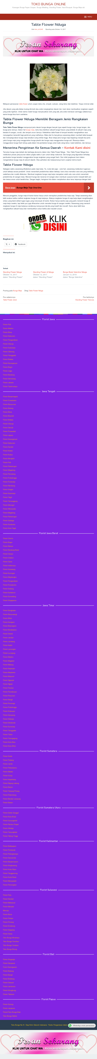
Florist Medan (8, 771)
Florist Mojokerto (9, 672)
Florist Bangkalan (9, 610)
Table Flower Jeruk (10, 298)
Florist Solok (7, 756)
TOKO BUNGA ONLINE (48, 4)
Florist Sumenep (9, 726)
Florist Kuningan (9, 573)
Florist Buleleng (8, 979)
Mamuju (6, 910)
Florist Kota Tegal (9, 528)
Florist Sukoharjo (9, 347)
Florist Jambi (8, 764)
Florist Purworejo (9, 482)
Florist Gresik (8, 633)
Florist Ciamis (8, 538)
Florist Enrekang (9, 926)
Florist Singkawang (10, 865)
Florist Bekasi (8, 546)
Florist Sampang (9, 715)
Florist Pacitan (8, 688)
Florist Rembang (9, 485)
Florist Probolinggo (10, 707)
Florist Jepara (8, 435)
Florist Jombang (9, 641)
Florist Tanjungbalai (10, 832)
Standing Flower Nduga (12, 272)
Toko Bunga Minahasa (11, 937)
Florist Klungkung (9, 990)
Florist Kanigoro (9, 622)
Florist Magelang (9, 470)
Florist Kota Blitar (9, 746)
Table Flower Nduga (36, 290)
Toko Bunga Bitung (10, 949)
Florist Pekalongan (10, 466)
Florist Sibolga (8, 828)
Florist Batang (8, 408)
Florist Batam (8, 787)
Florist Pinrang (8, 922)
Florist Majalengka (9, 577)
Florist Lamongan (9, 649)
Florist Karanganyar (10, 363)
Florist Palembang (9, 795)
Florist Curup (7, 775)
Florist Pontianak (9, 850)
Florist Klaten (8, 450)
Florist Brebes (8, 359)
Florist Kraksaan (9, 711)
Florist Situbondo (9, 722)
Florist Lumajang (9, 653)
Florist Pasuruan (9, 695)
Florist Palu (7, 895)
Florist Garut (7, 561)
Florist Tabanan (8, 994)
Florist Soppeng (9, 930)
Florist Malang (8, 664)
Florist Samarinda (9, 858)
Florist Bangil (8, 699)
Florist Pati (7, 324)
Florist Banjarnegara (10, 396)
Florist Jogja (7, 371)
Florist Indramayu (9, 565)
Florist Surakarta (9, 524)
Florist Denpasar (9, 963)
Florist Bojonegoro (9, 626)
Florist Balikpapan (9, 846)
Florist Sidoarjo (8, 719)
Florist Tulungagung (10, 738)
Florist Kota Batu (9, 742)
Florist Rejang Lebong (11, 783)
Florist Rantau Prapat (11, 824)
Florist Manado (8, 906)
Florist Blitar (7, 618)
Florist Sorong (8, 1004)
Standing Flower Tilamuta (84, 298)
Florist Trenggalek (9, 355)
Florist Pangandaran (10, 340)
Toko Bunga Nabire (10, 1016)
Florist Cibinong (8, 351)
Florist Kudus (8, 454)
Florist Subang (8, 588)
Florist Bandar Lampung (11, 799)
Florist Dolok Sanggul (11, 813)
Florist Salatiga (8, 520)
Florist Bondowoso (10, 630)
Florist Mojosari (8, 676)
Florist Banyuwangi (10, 614)
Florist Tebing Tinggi (10, 836)
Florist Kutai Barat (9, 877)
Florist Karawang (9, 569)
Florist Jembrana (9, 986)
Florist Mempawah (9, 881)
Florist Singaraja (9, 959)
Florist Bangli (8, 975)
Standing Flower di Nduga (43, 272)
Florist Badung (8, 971)
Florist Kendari (8, 899)
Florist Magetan (8, 661)
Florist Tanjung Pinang (11, 791)
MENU (90, 17)
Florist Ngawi (8, 684)
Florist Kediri (7, 645)
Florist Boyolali (8, 416)
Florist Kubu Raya (9, 869)
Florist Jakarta (8, 382)
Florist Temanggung (10, 501)
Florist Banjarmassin (10, 861)
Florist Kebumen (9, 336)
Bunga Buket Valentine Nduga (75, 272)
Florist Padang (8, 760)
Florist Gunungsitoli (10, 820)
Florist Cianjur (8, 554)
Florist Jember (8, 637)
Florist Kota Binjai (9, 816)
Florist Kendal (8, 447)
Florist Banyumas (9, 404)
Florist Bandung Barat (11, 550)
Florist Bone (7, 914)
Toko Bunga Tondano (10, 945)
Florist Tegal (7, 497)
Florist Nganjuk (8, 680)
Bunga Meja (17, 290)
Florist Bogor (7, 367)
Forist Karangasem (10, 967)
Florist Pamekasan (10, 692)
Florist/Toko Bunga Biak (12, 1012)
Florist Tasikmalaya (10, 386)
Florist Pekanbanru (10, 767)
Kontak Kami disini (77, 148)
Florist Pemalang (9, 474)
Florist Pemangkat (9, 885)
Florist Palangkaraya (10, 854)
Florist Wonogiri (8, 505)
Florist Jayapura (9, 1008)
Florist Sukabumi (9, 592)
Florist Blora (7, 332)
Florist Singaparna (9, 600)
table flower (23, 104)
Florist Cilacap (8, 344)
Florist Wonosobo (9, 509)
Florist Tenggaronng (10, 873)
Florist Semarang (9, 378)
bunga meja (30, 130)
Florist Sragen (8, 489)
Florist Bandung (9, 374)
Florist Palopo (8, 918)
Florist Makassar (9, 902)
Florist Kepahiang (9, 779)
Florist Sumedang (9, 596)
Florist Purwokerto (9, 400)
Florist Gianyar (8, 982)
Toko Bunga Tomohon (11, 941)
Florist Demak (8, 427)
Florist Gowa (7, 933)
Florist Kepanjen (9, 668)
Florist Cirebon (8, 557)
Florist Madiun (8, 328)
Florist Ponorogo (9, 703)
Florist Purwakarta (9, 585)
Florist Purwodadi (9, 431)
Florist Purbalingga (10, 478)
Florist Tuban (8, 734)
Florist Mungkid (8, 458)
